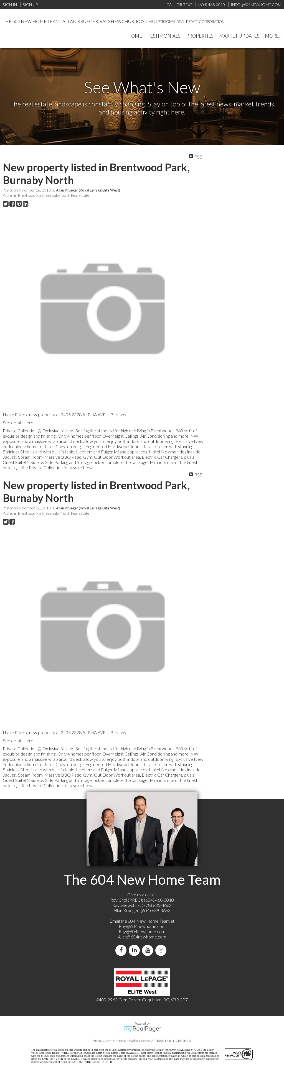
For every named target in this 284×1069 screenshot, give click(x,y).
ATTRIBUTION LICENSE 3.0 (171, 1041)
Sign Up (30, 4)
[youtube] (148, 950)
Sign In (10, 4)
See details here (18, 422)
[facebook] (122, 950)
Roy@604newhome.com (142, 926)
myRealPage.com (142, 1029)
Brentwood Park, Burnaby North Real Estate (53, 195)
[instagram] (162, 950)
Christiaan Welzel (126, 1041)
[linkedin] (135, 950)
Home (134, 36)
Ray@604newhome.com (142, 931)
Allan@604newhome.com (142, 936)
